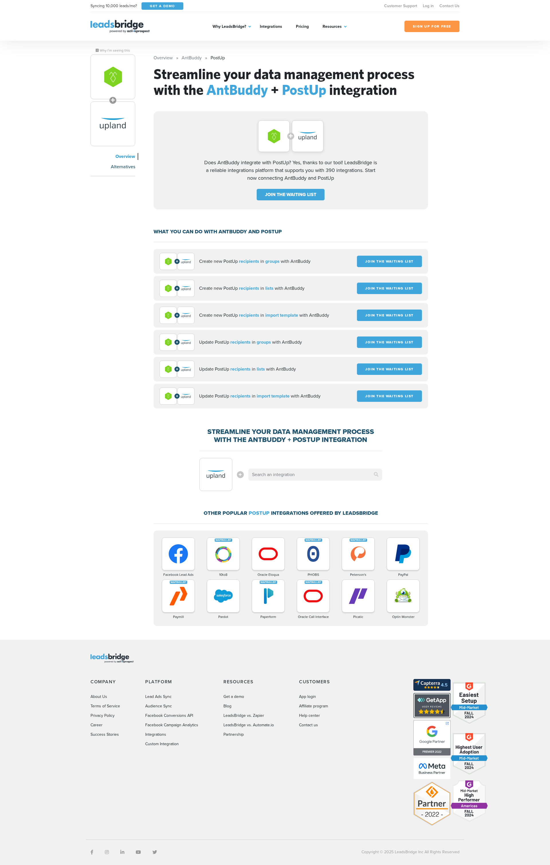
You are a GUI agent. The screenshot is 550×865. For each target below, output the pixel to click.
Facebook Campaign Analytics (171, 725)
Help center (309, 716)
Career (97, 725)
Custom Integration (162, 744)
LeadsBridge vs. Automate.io (248, 725)
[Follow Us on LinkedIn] (122, 852)
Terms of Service (105, 706)
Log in (428, 6)
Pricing (302, 27)
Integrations (271, 27)
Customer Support (400, 6)
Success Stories (105, 734)
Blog (227, 706)
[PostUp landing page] (113, 123)
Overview (125, 156)
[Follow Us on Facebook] (92, 852)
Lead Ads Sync (158, 697)
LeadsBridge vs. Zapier (243, 716)
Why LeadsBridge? (229, 27)
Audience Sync (158, 706)
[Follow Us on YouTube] (138, 852)
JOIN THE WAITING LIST (290, 194)
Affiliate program (313, 706)
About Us (99, 697)
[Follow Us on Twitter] (154, 852)
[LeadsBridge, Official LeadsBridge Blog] (120, 26)
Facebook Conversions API (169, 716)
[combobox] (315, 475)
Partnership (233, 734)
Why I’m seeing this (114, 50)
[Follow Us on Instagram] (107, 852)
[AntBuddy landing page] (113, 76)
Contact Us (449, 6)
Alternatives (123, 166)
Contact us (308, 725)
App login (307, 697)
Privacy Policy (103, 716)
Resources (332, 27)
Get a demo (233, 697)
